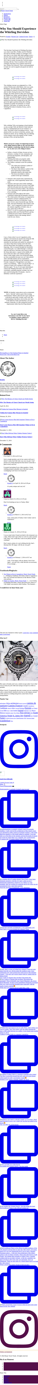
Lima (30, 710)
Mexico (34, 710)
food (32, 708)
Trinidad (35, 716)
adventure (3, 703)
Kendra (8, 36)
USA (25, 718)
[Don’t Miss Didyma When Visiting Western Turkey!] (16, 433)
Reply (5, 474)
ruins (31, 713)
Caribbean (3, 708)
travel (27, 715)
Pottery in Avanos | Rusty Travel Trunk (15, 581)
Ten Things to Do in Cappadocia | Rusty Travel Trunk (19, 574)
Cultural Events (23, 36)
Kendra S (10, 483)
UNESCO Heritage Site (11, 718)
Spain (9, 715)
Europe (28, 708)
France (35, 708)
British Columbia (22, 703)
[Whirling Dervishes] (18, 76)
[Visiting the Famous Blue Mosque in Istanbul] (14, 409)
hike (5, 710)
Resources (7, 16)
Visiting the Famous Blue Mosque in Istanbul (14, 413)
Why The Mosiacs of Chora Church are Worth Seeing (17, 402)
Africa (8, 703)
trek (32, 716)
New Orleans (17, 713)
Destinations (7, 13)
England (22, 708)
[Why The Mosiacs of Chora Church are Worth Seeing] (16, 399)
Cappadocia (31, 706)
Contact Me (7, 19)
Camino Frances (15, 705)
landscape (26, 710)
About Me (7, 21)
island (11, 710)
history (8, 710)
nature (11, 713)
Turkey (31, 36)
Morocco (2, 713)
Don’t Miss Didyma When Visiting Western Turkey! (16, 437)
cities (13, 708)
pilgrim (27, 713)
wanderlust (5, 720)
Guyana (1, 710)
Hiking (6, 15)
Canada (25, 706)
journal (20, 710)
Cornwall (17, 708)
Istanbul (15, 710)
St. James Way (18, 716)
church (9, 708)
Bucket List (7, 18)
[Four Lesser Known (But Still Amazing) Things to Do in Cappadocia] (19, 421)
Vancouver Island (30, 718)
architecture (15, 703)
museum (8, 713)
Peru (22, 713)
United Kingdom (20, 718)
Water (12, 721)
